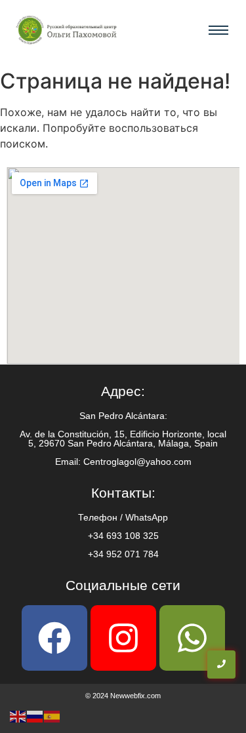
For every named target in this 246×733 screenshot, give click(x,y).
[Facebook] (54, 638)
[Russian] (35, 715)
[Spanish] (52, 715)
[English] (18, 715)
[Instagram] (123, 638)
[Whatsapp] (192, 638)
